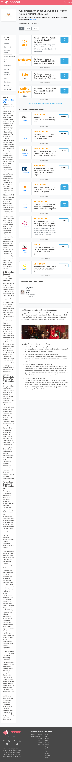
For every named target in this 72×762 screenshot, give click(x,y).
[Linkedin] (6, 744)
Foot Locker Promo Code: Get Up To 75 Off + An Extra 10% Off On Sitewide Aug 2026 (44, 251)
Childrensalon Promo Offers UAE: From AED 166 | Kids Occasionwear (45, 91)
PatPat (6, 69)
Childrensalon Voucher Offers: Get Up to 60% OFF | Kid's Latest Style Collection (45, 76)
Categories (34, 736)
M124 (64, 150)
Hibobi (6, 78)
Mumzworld (7, 89)
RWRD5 (63, 133)
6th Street (7, 47)
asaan (15, 732)
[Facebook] (4, 740)
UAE (46, 736)
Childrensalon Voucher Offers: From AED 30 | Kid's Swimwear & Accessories (44, 61)
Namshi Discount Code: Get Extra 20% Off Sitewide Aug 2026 (45, 120)
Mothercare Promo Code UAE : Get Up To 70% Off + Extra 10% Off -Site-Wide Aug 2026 (44, 171)
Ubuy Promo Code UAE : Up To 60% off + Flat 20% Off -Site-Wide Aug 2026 (44, 190)
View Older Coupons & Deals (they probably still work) (45, 103)
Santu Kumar (29, 296)
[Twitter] (14, 740)
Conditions (41, 745)
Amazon (6, 85)
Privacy (40, 742)
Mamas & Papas (7, 52)
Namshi (6, 43)
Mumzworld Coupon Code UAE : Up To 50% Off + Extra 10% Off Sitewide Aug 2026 (44, 224)
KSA (46, 734)
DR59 (64, 220)
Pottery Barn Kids (7, 74)
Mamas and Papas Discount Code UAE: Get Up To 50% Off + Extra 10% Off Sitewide (45, 153)
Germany (47, 757)
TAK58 (64, 265)
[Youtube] (17, 744)
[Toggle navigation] (2, 2)
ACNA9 (63, 167)
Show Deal (64, 40)
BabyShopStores (8, 56)
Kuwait (47, 738)
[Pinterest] (20, 740)
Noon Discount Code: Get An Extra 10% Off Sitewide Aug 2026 (45, 269)
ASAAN (63, 116)
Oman (47, 753)
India (46, 740)
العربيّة (70, 2)
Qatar (47, 749)
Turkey (47, 751)
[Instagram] (9, 740)
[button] (45, 67)
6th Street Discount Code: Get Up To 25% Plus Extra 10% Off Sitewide (44, 136)
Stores (33, 734)
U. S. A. (47, 742)
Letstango (7, 82)
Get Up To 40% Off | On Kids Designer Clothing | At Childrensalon (45, 40)
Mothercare (8, 65)
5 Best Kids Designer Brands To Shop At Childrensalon (30, 290)
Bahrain (47, 755)
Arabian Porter (6, 61)
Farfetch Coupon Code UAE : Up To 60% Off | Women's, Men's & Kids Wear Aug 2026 (45, 207)
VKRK (64, 246)
